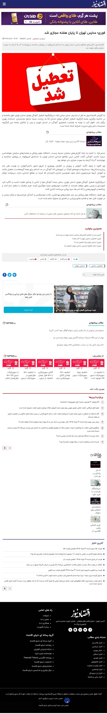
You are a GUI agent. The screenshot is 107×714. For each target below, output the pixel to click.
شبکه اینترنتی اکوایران (43, 649)
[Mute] (60, 310)
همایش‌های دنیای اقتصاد (42, 666)
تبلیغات (46, 615)
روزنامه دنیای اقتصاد (43, 645)
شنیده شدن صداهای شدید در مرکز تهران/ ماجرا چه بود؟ (79, 442)
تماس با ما (45, 619)
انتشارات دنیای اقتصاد (43, 662)
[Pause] (56, 310)
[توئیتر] (9, 275)
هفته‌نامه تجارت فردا (43, 653)
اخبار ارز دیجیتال (95, 673)
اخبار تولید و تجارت (94, 665)
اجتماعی (35, 39)
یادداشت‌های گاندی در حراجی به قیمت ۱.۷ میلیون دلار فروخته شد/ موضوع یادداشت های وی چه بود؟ (66, 554)
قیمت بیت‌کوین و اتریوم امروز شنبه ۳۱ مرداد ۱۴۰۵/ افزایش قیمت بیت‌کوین (75, 570)
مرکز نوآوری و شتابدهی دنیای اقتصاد (37, 670)
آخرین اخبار (97, 543)
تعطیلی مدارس (97, 266)
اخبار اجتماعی (97, 669)
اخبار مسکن (97, 654)
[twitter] (85, 630)
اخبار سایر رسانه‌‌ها (95, 677)
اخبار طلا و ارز (97, 643)
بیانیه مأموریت (43, 627)
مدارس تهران (80, 266)
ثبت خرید (28, 309)
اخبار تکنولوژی (96, 662)
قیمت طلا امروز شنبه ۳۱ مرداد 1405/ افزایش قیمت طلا (82, 549)
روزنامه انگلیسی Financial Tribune (38, 658)
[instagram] (80, 630)
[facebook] (90, 630)
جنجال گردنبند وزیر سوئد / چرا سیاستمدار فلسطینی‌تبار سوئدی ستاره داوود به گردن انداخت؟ (69, 575)
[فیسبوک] (5, 275)
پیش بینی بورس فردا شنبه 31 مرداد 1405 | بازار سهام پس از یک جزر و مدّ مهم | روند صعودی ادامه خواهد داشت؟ (59, 422)
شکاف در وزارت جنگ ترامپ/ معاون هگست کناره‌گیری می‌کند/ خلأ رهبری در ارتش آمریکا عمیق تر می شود (64, 565)
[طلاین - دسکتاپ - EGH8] (53, 18)
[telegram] (75, 630)
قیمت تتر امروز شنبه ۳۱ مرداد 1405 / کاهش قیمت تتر (82, 559)
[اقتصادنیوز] (80, 613)
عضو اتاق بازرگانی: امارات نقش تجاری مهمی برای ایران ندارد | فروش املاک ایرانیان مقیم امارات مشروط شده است (59, 408)
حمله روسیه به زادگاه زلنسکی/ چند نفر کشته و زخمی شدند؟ (77, 436)
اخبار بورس (97, 650)
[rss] (70, 630)
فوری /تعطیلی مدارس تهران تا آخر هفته (86, 239)
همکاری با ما (44, 623)
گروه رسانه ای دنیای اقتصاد (41, 641)
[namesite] (98, 4)
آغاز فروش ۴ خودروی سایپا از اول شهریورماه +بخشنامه (79, 402)
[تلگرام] (14, 275)
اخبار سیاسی (97, 646)
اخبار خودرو (98, 658)
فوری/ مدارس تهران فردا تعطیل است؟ (87, 242)
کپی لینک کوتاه (98, 275)
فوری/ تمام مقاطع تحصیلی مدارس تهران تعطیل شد (82, 246)
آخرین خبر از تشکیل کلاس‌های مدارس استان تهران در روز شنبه (78, 235)
